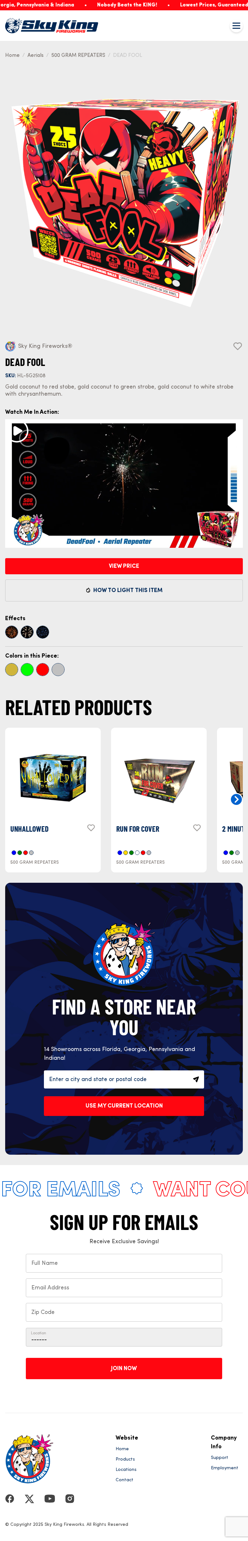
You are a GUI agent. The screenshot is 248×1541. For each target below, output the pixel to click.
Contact (124, 1480)
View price (124, 566)
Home (12, 55)
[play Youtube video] (16, 431)
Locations (126, 1469)
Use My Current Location (124, 1106)
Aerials (35, 55)
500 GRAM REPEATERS (78, 55)
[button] (236, 799)
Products (125, 1459)
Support (219, 1457)
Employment (224, 1468)
